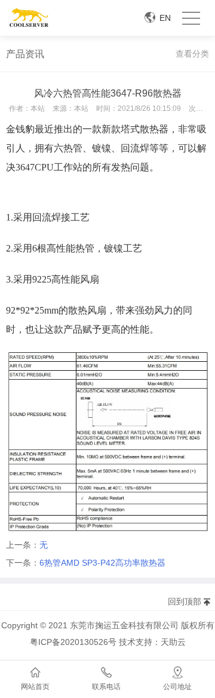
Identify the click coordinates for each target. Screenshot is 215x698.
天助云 (173, 642)
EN (165, 18)
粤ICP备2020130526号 (73, 642)
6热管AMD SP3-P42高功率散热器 (102, 562)
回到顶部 (184, 601)
